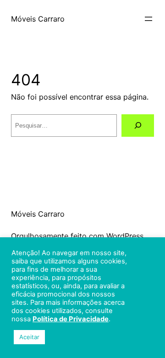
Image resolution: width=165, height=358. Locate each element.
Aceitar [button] (29, 337)
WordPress (124, 236)
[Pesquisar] (137, 125)
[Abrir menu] (148, 18)
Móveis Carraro (38, 18)
